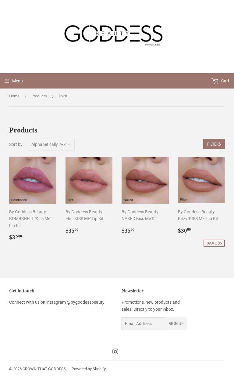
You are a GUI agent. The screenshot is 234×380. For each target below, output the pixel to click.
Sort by (16, 144)
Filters (214, 144)
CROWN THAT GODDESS (44, 369)
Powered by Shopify (89, 369)
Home (14, 96)
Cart (224, 80)
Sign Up (176, 323)
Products (39, 96)
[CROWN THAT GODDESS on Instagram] (115, 352)
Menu (17, 80)
